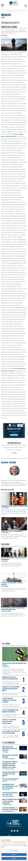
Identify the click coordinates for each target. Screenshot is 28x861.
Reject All (14, 854)
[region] (14, 848)
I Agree (14, 858)
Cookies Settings (14, 850)
